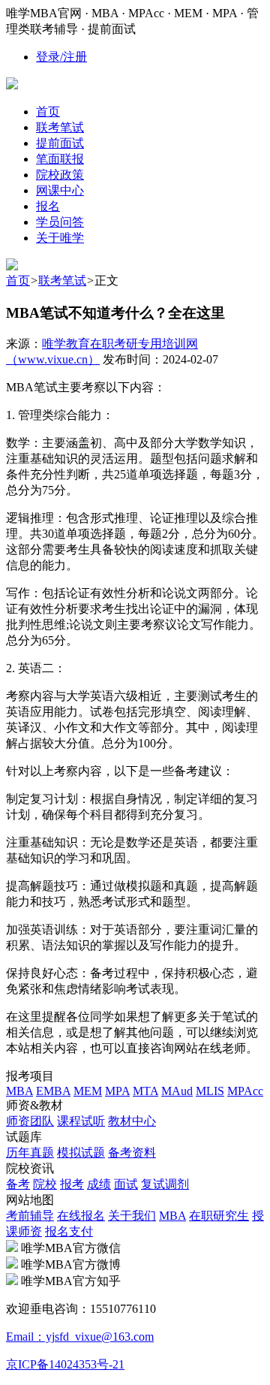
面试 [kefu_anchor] (126, 1184)
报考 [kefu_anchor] (72, 1184)
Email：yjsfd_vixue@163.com (80, 1336)
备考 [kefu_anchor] (18, 1184)
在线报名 (81, 1215)
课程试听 (81, 1121)
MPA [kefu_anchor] (117, 1091)
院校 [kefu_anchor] (45, 1184)
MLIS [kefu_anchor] (210, 1091)
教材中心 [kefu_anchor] (132, 1121)
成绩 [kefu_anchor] (99, 1184)
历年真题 (30, 1152)
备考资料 (132, 1152)
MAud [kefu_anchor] (177, 1091)
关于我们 (132, 1215)
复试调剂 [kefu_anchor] (165, 1184)
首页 (18, 280)
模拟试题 (81, 1152)
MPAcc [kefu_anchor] (245, 1091)
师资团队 (30, 1121)
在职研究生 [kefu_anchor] (219, 1215)
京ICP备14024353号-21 (65, 1364)
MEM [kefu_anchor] (88, 1091)
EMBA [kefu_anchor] (53, 1091)
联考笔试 (62, 280)
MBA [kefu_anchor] (19, 1091)
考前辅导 (30, 1215)
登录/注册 (61, 56)
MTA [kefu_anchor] (145, 1091)
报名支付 (69, 1231)
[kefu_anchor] (12, 266)
